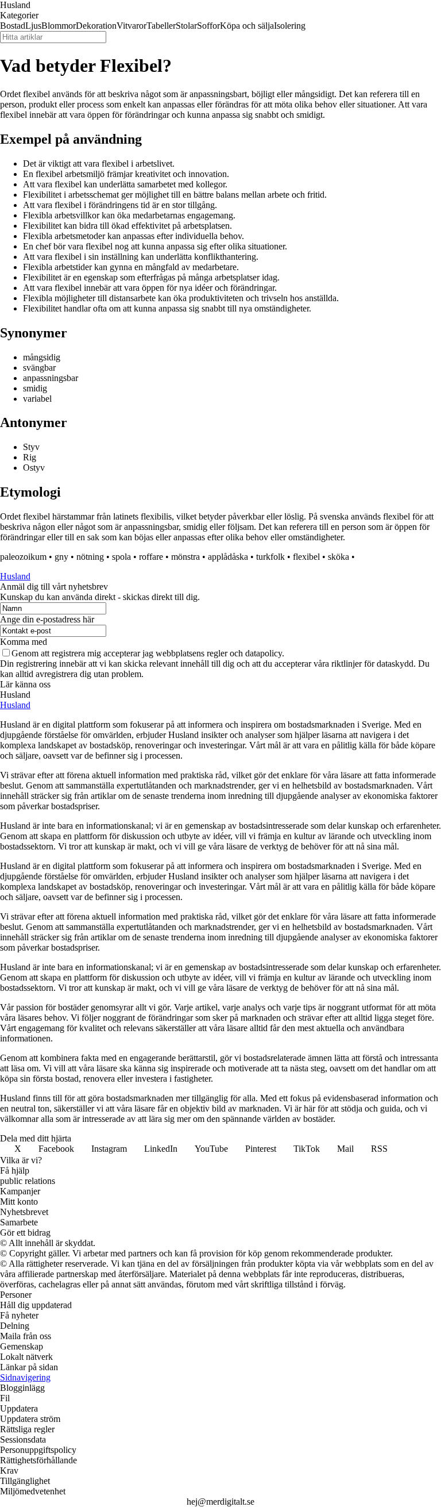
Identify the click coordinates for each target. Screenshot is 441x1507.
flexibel (306, 557)
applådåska (228, 557)
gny (61, 557)
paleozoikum (23, 557)
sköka (338, 557)
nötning (90, 557)
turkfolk (270, 557)
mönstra (185, 557)
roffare (151, 557)
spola (121, 557)
